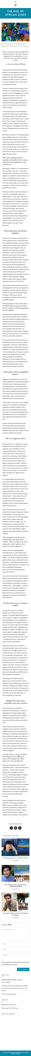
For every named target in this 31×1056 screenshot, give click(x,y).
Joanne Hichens (8, 44)
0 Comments (24, 46)
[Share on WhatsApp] (19, 828)
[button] (15, 5)
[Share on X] (11, 828)
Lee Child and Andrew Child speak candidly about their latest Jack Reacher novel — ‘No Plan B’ (14, 988)
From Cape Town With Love (10, 1008)
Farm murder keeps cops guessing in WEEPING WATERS (15, 885)
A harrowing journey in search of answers (15, 858)
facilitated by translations (14, 695)
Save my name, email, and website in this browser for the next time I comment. (15, 963)
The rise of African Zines (9, 994)
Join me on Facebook (8, 1014)
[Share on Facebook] (15, 828)
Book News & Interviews (10, 46)
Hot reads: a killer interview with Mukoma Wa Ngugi (15, 914)
